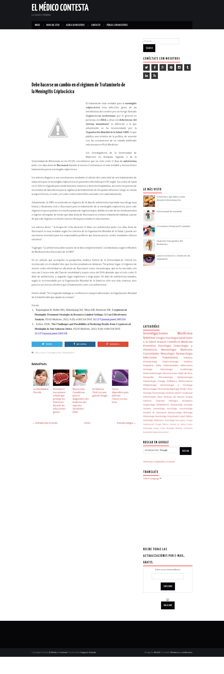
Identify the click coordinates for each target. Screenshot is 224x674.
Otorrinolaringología (168, 389)
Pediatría (187, 358)
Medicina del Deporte (174, 397)
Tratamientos (68, 352)
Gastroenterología (152, 373)
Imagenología (149, 405)
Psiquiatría (148, 365)
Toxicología (169, 420)
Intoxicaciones (169, 373)
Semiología (148, 420)
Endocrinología (170, 361)
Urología (147, 369)
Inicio (37, 25)
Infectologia (166, 369)
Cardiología (186, 369)
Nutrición (186, 349)
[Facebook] (154, 67)
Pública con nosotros (117, 25)
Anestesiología (185, 409)
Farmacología (184, 353)
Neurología (167, 353)
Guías (163, 428)
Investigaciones (54, 352)
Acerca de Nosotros (75, 25)
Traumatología (158, 393)
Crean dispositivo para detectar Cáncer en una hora (120, 396)
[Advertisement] (154, 10)
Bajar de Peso (185, 373)
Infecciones (40, 352)
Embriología (147, 428)
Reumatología (177, 405)
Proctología (172, 409)
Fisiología (147, 393)
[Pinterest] (171, 67)
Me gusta (81, 344)
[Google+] (163, 67)
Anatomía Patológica (167, 401)
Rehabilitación (162, 405)
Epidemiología (185, 377)
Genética (188, 361)
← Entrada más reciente (45, 423)
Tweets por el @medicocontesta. (159, 462)
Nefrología (187, 413)
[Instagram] (179, 67)
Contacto (95, 25)
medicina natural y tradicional (178, 393)
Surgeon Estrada (88, 652)
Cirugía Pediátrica (167, 381)
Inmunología (149, 381)
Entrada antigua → (126, 423)
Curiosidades (151, 353)
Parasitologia (160, 416)
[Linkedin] (146, 75)
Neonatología (166, 377)
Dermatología (150, 361)
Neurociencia (185, 381)
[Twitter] (146, 67)
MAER (157, 652)
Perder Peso (186, 389)
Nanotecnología (175, 413)
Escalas (156, 428)
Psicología (164, 345)
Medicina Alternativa (183, 428)
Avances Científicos (168, 341)
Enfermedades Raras (153, 397)
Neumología (168, 349)
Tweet (49, 344)
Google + (115, 344)
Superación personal (160, 432)
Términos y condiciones (181, 652)
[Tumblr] (187, 67)
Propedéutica (173, 416)
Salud (181, 337)
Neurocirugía (150, 389)
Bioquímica (187, 401)
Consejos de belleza (178, 424)
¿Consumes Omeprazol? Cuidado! (173, 226)
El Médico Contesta (60, 8)
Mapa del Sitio (53, 25)
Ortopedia (148, 377)
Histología (170, 428)
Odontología (148, 416)
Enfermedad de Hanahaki (169, 211)
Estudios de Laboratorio (155, 413)
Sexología (188, 405)
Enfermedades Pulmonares (178, 365)
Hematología (159, 409)
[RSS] (154, 75)
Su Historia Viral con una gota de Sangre (100, 392)
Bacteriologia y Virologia (176, 385)
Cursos (189, 424)
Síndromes (159, 420)
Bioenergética (180, 420)
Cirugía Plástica (162, 424)
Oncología (171, 337)
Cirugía (160, 337)
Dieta (158, 365)
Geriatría (147, 409)
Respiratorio (147, 432)
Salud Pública (186, 416)
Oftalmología (149, 385)
